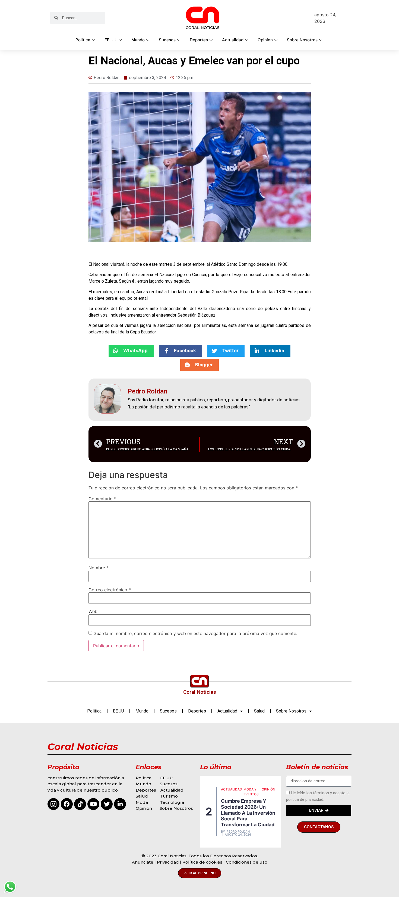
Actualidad (232, 39)
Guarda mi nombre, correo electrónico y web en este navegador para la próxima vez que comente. (195, 633)
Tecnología (172, 802)
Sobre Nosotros (302, 39)
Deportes (199, 39)
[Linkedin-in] (120, 804)
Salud (259, 711)
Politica (82, 39)
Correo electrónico (109, 589)
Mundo (138, 39)
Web (92, 611)
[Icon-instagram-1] (53, 804)
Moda (142, 802)
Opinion (265, 39)
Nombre (98, 567)
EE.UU (118, 711)
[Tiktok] (80, 804)
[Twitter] (107, 804)
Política (143, 777)
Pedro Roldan (238, 831)
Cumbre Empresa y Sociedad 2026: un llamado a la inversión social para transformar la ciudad (248, 812)
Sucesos (167, 39)
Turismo (169, 796)
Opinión (144, 808)
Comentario (102, 498)
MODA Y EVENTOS (251, 791)
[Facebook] (67, 804)
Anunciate (142, 862)
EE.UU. (110, 39)
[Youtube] (93, 804)
